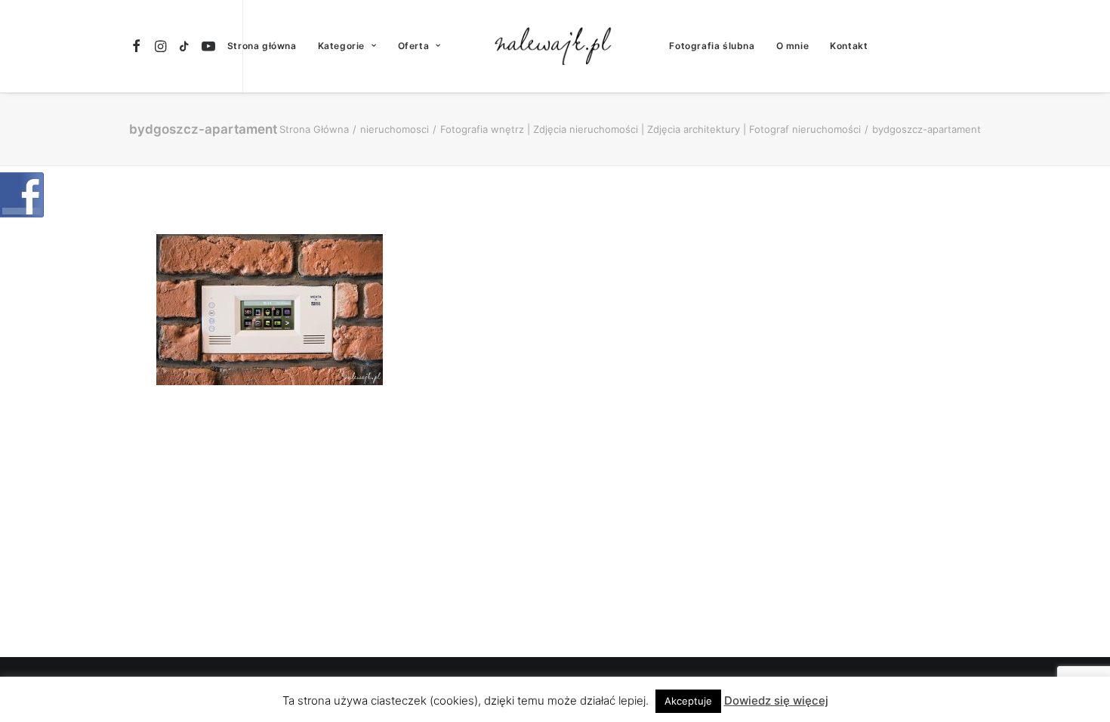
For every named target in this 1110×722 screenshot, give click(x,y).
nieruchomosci (394, 129)
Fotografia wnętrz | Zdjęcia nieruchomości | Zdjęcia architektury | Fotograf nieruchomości (650, 129)
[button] (138, 46)
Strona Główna (314, 129)
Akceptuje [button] (688, 701)
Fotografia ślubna (711, 45)
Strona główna (262, 45)
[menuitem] (138, 46)
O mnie (792, 45)
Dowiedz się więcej (776, 700)
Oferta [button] (414, 45)
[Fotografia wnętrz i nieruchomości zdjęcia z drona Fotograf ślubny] (555, 46)
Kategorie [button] (341, 45)
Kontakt (849, 45)
